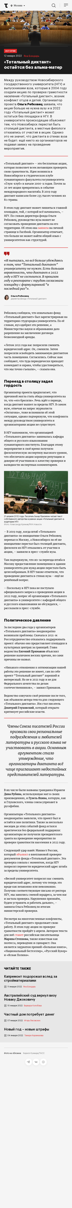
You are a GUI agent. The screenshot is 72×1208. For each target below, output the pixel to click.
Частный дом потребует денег (29, 1014)
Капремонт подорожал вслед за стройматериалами (30, 978)
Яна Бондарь (31, 56)
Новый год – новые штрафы (26, 1029)
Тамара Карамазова (33, 1035)
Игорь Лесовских (32, 1021)
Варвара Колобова (33, 1006)
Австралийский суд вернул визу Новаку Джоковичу (30, 997)
